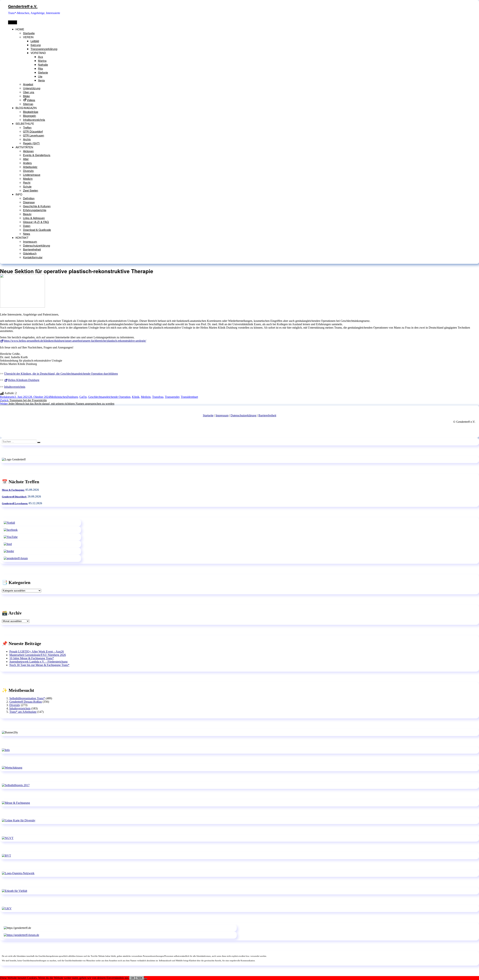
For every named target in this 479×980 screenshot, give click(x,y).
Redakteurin (7, 396)
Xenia (41, 80)
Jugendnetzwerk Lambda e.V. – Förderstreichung (38, 661)
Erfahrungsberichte (34, 210)
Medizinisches (58, 396)
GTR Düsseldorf (33, 131)
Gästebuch (29, 253)
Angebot (28, 84)
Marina (42, 61)
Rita (40, 68)
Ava (40, 57)
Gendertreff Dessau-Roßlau (25, 701)
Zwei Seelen (30, 190)
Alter (26, 159)
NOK (140, 978)
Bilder (26, 96)
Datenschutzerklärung (36, 245)
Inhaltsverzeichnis (34, 120)
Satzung (35, 45)
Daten (26, 226)
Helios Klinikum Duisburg (23, 380)
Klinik (135, 396)
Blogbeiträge (30, 112)
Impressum (30, 241)
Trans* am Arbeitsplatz (22, 711)
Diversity (28, 171)
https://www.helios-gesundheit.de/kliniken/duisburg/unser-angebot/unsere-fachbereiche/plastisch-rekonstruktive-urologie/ (75, 340)
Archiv (27, 139)
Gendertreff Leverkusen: (15, 503)
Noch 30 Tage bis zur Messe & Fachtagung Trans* (39, 665)
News (26, 234)
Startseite (29, 33)
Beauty (27, 214)
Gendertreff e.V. (22, 6)
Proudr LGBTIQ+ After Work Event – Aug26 (36, 651)
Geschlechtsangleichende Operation (109, 396)
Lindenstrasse (31, 175)
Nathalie (43, 64)
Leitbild (34, 41)
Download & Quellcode (37, 230)
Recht (26, 182)
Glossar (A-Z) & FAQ (36, 222)
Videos (31, 100)
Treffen (27, 127)
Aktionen (28, 151)
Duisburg (72, 396)
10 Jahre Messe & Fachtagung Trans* (31, 658)
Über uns (28, 92)
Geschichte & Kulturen (37, 206)
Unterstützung (31, 88)
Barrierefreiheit (32, 249)
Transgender (172, 396)
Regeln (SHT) (31, 143)
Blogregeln (29, 116)
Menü (13, 22)
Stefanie (43, 72)
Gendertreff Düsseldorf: (14, 496)
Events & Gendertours (36, 155)
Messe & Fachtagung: (13, 490)
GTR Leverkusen (33, 135)
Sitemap (28, 104)
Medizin (28, 178)
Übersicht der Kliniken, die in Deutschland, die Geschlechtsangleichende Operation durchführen (61, 373)
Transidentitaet (189, 396)
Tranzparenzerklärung (43, 49)
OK (132, 978)
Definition (28, 198)
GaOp (83, 396)
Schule (27, 186)
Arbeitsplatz (30, 167)
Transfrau (157, 396)
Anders (27, 163)
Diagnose (29, 202)
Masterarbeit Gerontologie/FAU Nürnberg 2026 (37, 654)
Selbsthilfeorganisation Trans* (27, 698)
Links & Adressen (34, 218)
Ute (40, 76)
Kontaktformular (32, 257)
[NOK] (145, 978)
